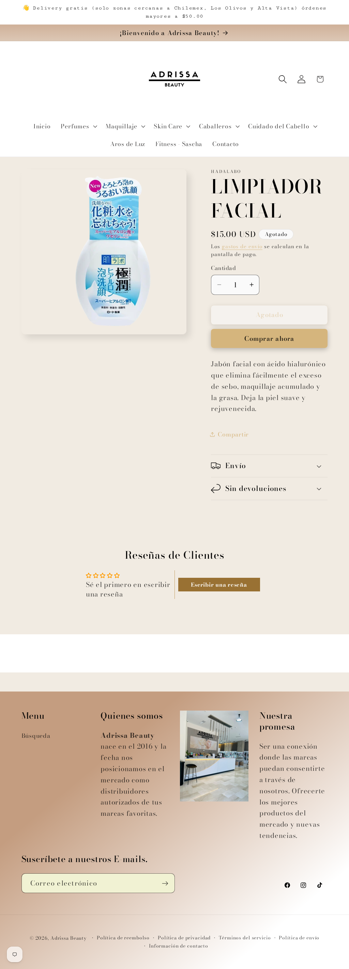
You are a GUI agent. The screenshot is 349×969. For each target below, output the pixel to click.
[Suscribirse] (165, 883)
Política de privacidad (184, 937)
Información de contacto (178, 946)
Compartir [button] (233, 434)
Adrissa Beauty (68, 938)
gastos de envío (242, 246)
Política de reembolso (123, 937)
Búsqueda (35, 735)
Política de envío (299, 937)
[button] (78, 126)
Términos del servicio (245, 937)
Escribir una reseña (219, 585)
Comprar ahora (269, 339)
